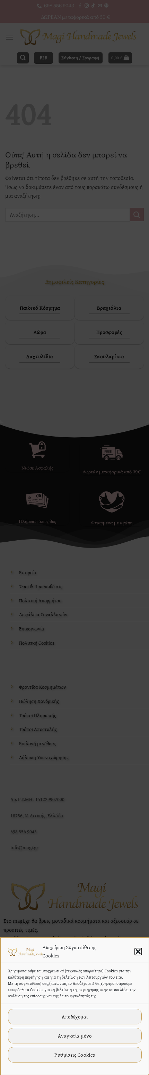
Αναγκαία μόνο (75, 1035)
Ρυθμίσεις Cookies (74, 1054)
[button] (138, 951)
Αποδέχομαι (75, 1016)
